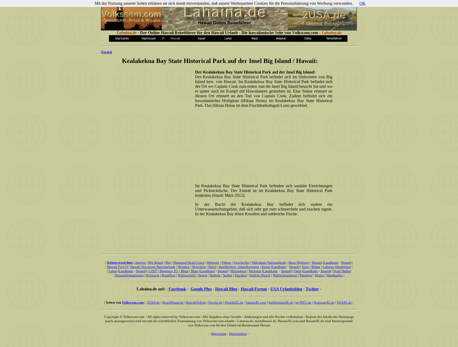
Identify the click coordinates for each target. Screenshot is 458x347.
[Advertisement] (262, 145)
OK (362, 3)
